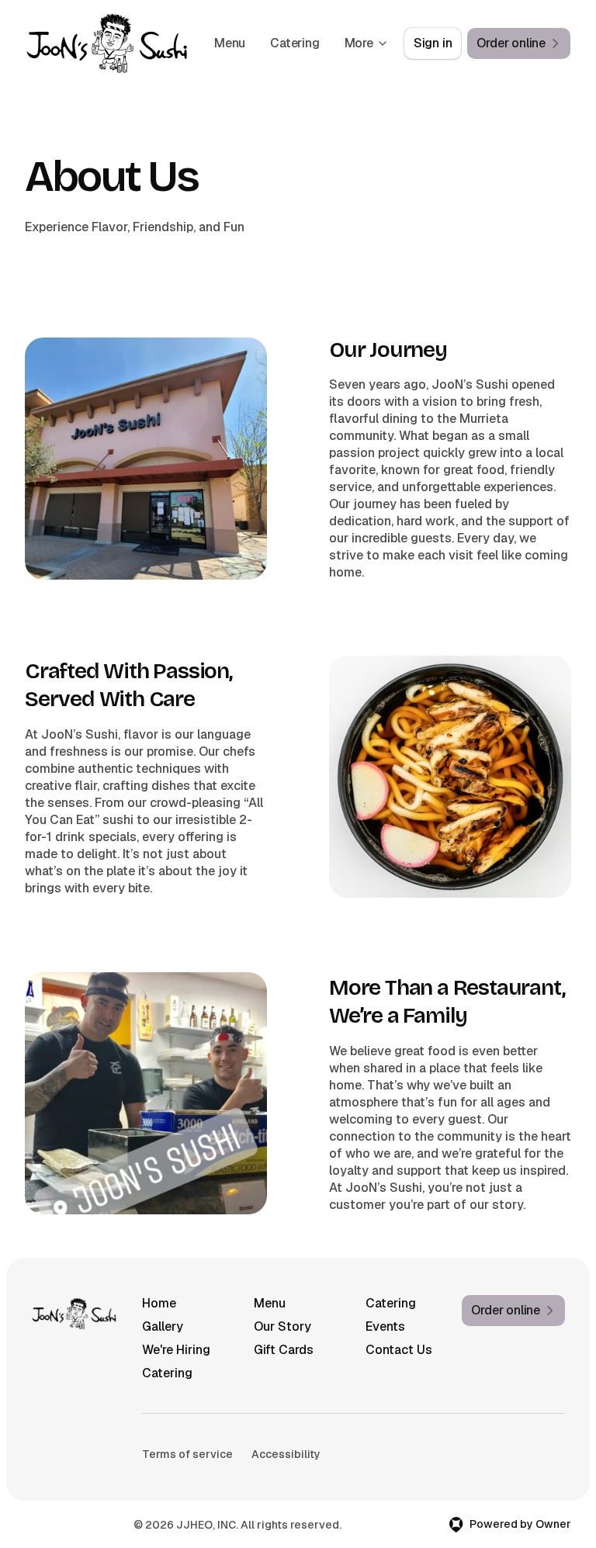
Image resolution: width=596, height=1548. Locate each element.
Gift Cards (284, 1350)
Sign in (433, 43)
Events (385, 1326)
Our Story (282, 1326)
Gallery (162, 1326)
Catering (294, 43)
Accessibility (286, 1454)
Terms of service (187, 1454)
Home (159, 1303)
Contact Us (399, 1350)
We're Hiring (176, 1350)
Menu (229, 43)
